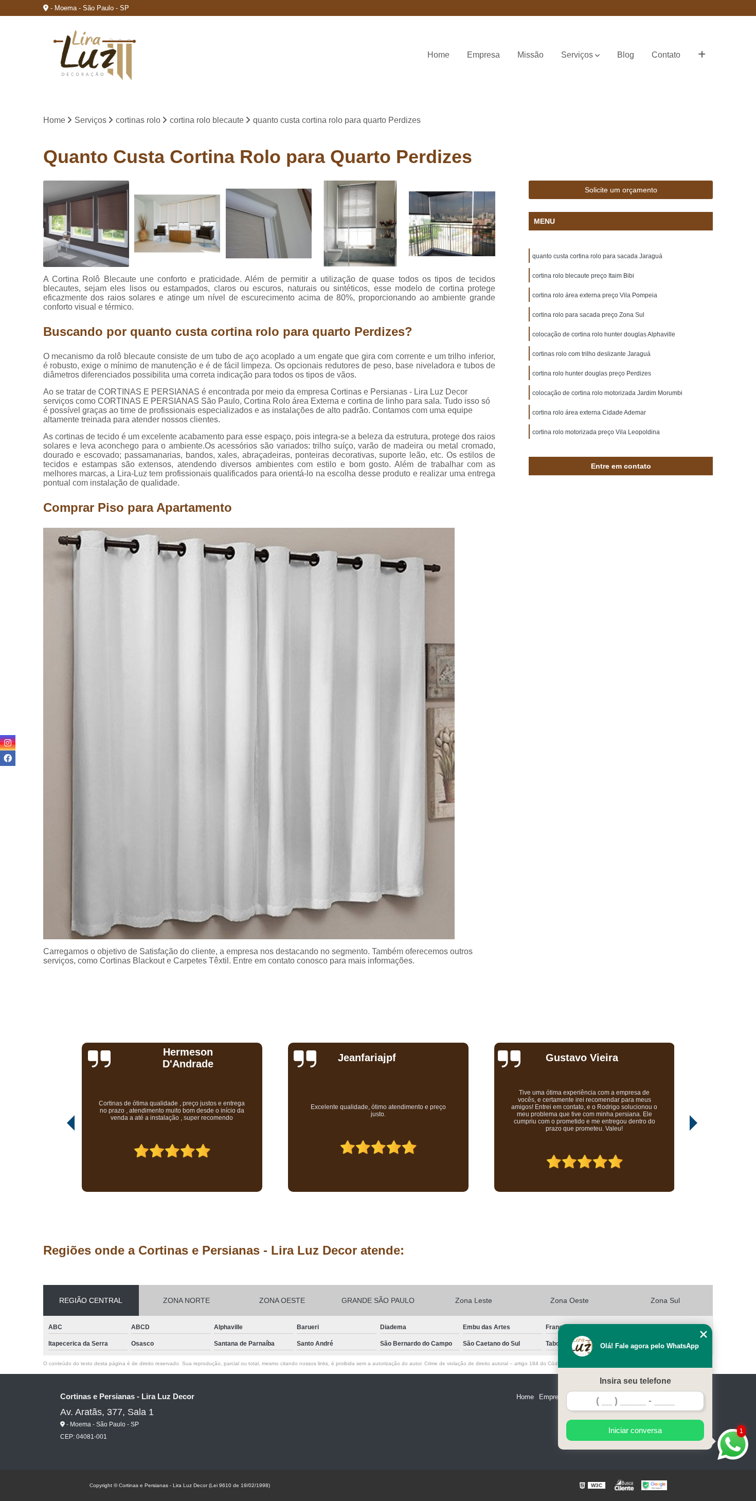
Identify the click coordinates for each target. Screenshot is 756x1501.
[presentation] (56, 1162)
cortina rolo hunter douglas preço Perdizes (591, 373)
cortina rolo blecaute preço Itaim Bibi (583, 275)
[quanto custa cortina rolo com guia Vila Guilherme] (86, 224)
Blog (625, 54)
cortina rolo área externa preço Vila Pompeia (594, 295)
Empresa (483, 54)
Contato (666, 54)
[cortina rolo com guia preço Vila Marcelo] (177, 224)
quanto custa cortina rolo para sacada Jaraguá (597, 256)
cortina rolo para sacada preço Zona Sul (588, 314)
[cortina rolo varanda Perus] (452, 224)
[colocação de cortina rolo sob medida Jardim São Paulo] (360, 224)
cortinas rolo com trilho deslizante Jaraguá (591, 354)
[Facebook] (7, 758)
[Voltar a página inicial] (94, 55)
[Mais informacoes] (701, 55)
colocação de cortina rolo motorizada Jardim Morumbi (607, 393)
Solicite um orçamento (621, 190)
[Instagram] (7, 743)
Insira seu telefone (635, 1381)
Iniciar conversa (635, 1430)
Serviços (577, 54)
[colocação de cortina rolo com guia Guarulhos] (269, 224)
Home (438, 54)
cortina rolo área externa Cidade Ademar (589, 412)
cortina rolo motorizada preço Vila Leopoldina (596, 432)
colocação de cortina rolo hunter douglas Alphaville (603, 334)
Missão (530, 54)
